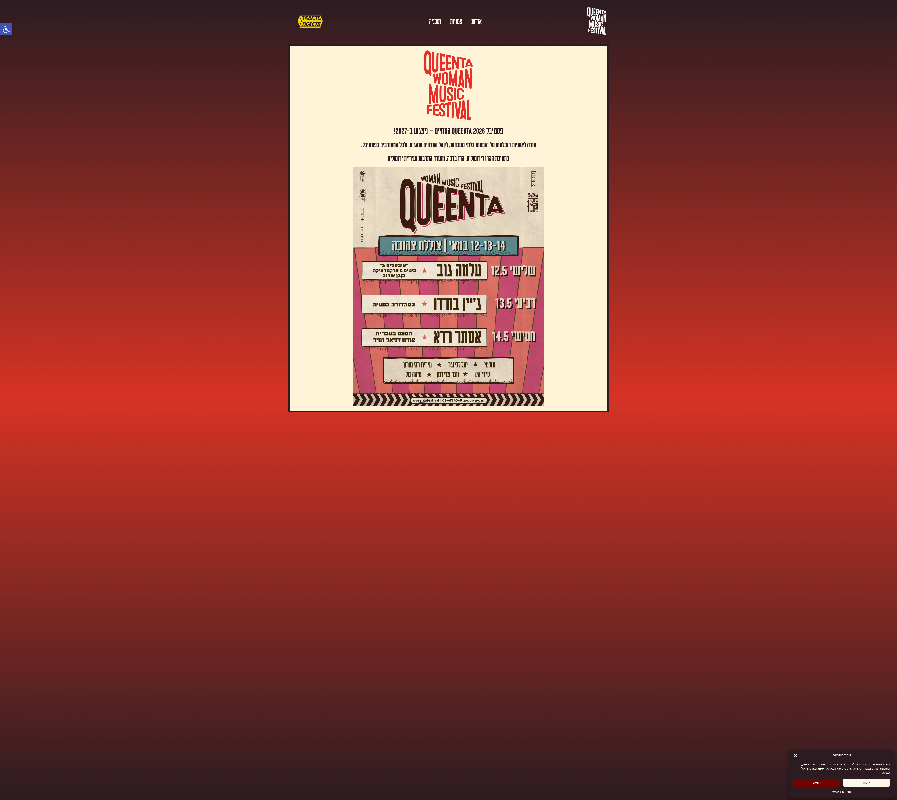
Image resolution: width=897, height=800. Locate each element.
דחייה (817, 782)
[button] (795, 755)
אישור (866, 782)
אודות (476, 21)
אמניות (456, 21)
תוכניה (435, 21)
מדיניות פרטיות (841, 792)
